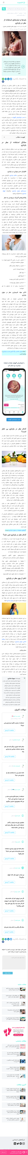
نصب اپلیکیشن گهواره (14, 419)
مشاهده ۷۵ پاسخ (9, 756)
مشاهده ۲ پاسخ (9, 806)
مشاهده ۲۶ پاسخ (9, 858)
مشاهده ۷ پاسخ (9, 911)
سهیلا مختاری (11, 678)
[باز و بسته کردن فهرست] (4, 137)
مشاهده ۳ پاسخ (9, 882)
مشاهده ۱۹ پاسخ (9, 730)
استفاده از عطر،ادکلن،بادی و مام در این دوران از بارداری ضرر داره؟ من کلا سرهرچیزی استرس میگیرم (14, 799)
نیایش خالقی (9, 26)
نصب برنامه (3, 1152)
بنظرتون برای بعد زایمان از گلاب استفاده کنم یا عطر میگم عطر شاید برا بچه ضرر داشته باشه (14, 825)
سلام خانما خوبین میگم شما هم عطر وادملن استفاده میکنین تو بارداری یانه (14, 749)
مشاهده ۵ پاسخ (9, 780)
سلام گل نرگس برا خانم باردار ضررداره (14, 927)
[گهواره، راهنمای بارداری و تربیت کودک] (21, 5)
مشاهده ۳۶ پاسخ (9, 832)
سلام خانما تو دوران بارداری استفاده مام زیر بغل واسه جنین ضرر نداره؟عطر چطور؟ (14, 851)
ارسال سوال (7, 973)
